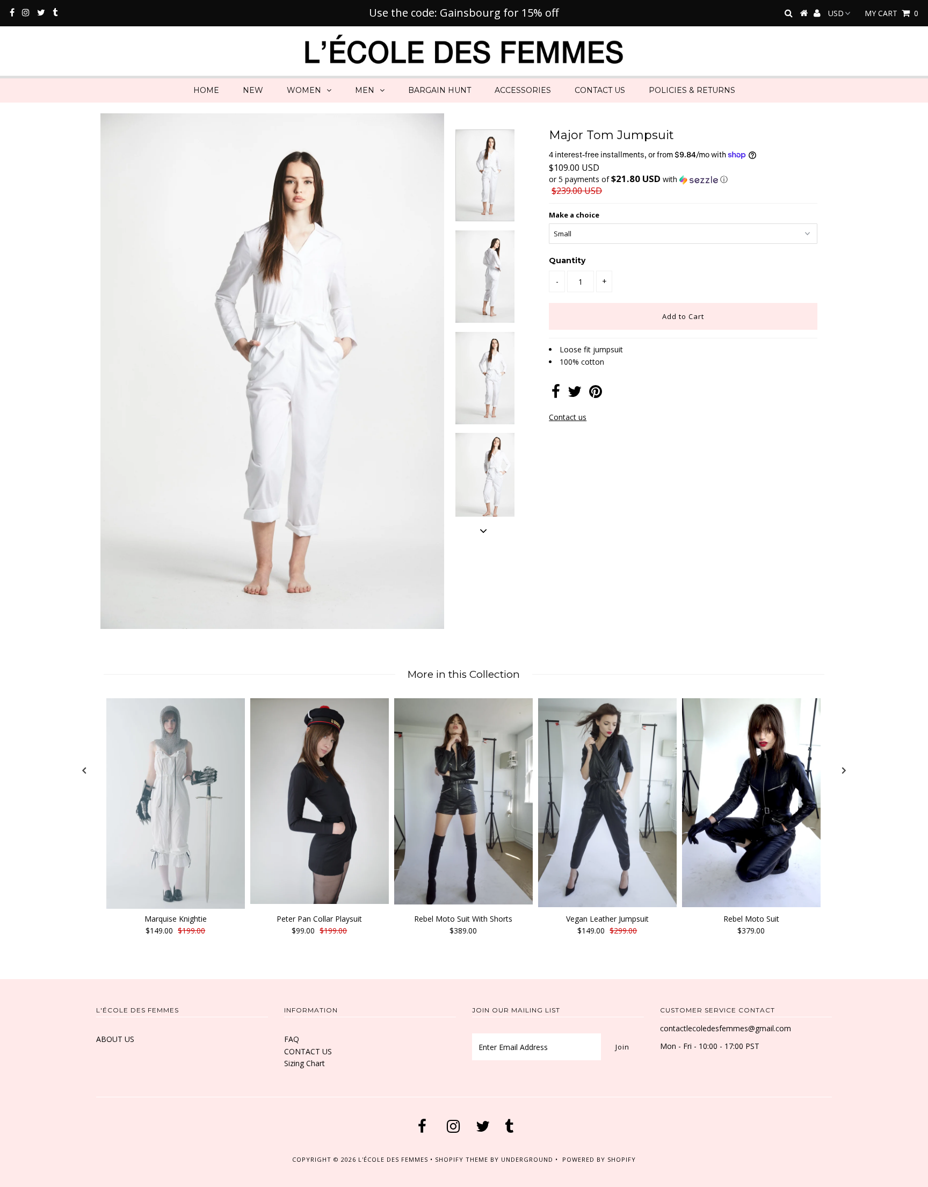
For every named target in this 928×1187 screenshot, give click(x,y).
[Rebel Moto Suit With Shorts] (463, 801)
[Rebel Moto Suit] (751, 803)
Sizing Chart (304, 1063)
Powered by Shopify (599, 1159)
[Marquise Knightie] (175, 803)
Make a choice (574, 215)
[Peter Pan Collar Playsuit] (319, 801)
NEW (253, 90)
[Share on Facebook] (556, 394)
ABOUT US (115, 1039)
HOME (206, 90)
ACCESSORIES (523, 90)
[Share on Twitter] (575, 394)
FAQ (291, 1039)
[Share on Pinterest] (595, 394)
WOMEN (304, 90)
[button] (683, 179)
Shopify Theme (461, 1159)
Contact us (567, 417)
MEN (364, 90)
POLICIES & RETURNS (692, 90)
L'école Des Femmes (394, 1159)
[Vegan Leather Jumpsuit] (607, 803)
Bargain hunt (439, 90)
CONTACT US (600, 90)
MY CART (891, 13)
